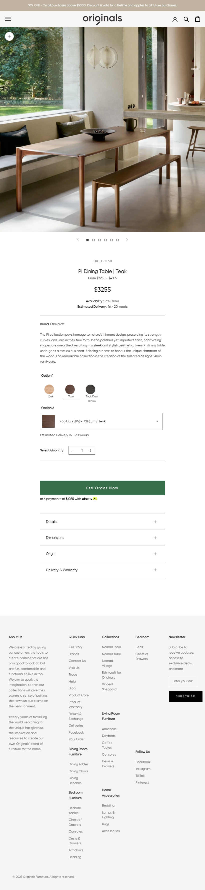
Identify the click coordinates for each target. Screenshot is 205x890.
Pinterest (142, 782)
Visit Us (74, 668)
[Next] (127, 239)
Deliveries (76, 725)
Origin (51, 554)
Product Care (79, 695)
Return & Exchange (76, 716)
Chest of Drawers (75, 822)
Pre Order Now (102, 488)
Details (51, 522)
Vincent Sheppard (109, 686)
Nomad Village (107, 663)
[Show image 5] (111, 240)
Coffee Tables (107, 745)
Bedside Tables (75, 810)
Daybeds (109, 736)
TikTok (140, 776)
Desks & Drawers (75, 841)
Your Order (76, 739)
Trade (73, 674)
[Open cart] (197, 19)
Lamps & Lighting (108, 815)
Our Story (75, 647)
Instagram (143, 769)
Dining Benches (75, 780)
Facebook (76, 732)
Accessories (111, 831)
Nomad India (111, 647)
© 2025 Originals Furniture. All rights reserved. (43, 877)
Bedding (75, 857)
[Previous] (77, 239)
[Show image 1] (87, 240)
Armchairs (76, 850)
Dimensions (55, 538)
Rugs (105, 824)
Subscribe (185, 696)
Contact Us (77, 661)
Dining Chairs (78, 771)
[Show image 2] (93, 240)
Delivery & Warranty (62, 570)
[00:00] (102, 129)
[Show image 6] (117, 240)
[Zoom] (9, 36)
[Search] (186, 18)
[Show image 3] (99, 240)
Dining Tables (78, 764)
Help (72, 681)
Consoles (76, 831)
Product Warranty (75, 704)
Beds (139, 647)
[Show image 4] (105, 240)
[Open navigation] (8, 19)
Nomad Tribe (111, 654)
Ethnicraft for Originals (111, 675)
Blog (72, 688)
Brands (74, 654)
